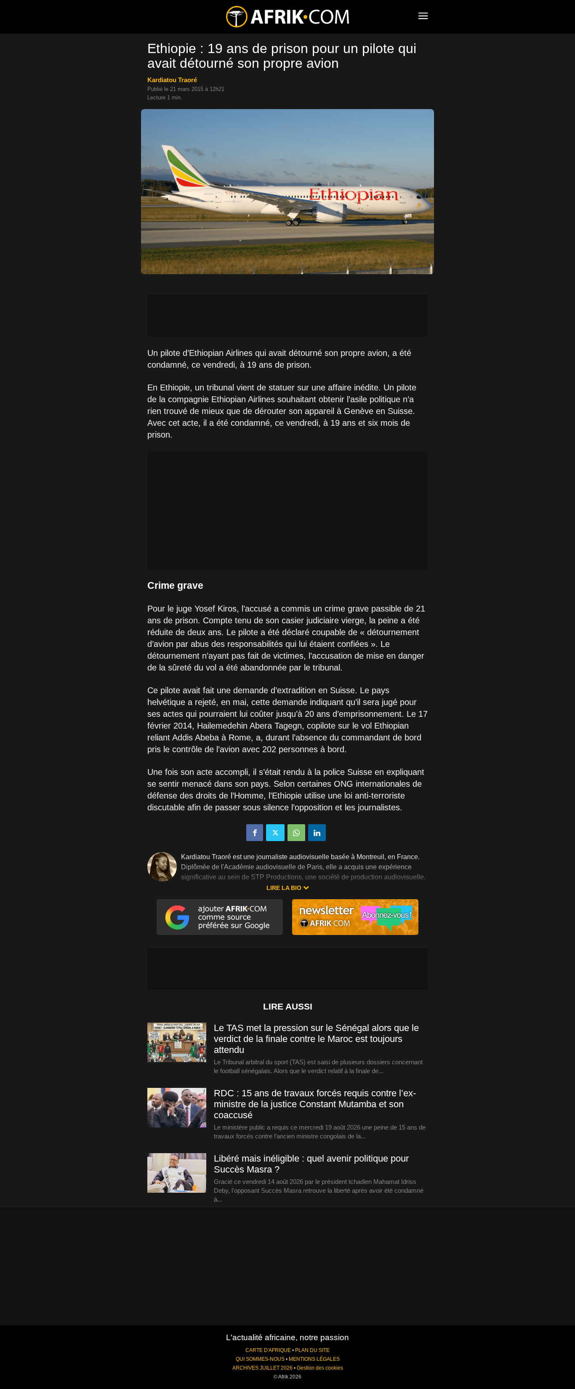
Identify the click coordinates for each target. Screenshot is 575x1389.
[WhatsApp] (296, 832)
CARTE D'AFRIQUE (268, 1350)
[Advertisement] (287, 316)
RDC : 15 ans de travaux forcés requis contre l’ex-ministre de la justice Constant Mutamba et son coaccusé (315, 1104)
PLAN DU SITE (312, 1350)
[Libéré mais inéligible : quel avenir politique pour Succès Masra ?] (176, 1173)
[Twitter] (275, 832)
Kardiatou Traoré (172, 79)
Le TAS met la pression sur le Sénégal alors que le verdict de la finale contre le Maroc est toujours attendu (316, 1039)
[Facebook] (254, 832)
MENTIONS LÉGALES (314, 1359)
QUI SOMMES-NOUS (260, 1359)
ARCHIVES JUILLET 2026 (262, 1368)
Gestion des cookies (320, 1368)
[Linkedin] (317, 832)
